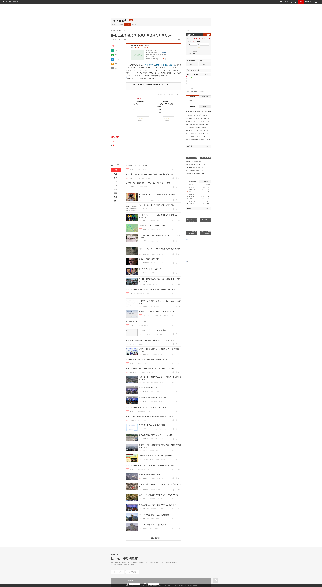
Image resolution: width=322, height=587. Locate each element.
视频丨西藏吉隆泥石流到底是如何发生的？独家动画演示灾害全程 (150, 465)
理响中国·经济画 (149, 459)
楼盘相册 (164, 65)
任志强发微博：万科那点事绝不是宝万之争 (197, 115)
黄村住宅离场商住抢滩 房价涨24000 (192, 232)
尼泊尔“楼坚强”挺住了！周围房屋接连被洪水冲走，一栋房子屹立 (150, 340)
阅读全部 (207, 74)
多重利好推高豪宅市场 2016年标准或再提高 (197, 127)
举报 (179, 39)
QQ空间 (117, 59)
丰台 (208, 194)
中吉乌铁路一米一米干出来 (136, 321)
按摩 (144, 200)
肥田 (146, 498)
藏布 (147, 478)
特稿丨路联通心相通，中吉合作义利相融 (154, 515)
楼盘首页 (114, 24)
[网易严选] (287, 2)
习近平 (131, 178)
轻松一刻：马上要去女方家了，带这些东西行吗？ (157, 205)
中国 (144, 459)
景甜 (144, 306)
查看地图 (164, 52)
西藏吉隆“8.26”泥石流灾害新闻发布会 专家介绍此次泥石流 (147, 359)
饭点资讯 (149, 284)
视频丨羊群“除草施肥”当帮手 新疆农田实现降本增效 (158, 495)
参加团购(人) (162, 59)
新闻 (127, 169)
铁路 (134, 325)
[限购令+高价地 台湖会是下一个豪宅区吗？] (205, 223)
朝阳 (208, 191)
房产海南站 (178, 89)
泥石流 (131, 169)
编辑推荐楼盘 (192, 181)
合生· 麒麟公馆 (192, 187)
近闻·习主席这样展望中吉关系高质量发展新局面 (157, 311)
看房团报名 (140, 101)
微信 (116, 54)
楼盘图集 (192, 74)
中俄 (147, 229)
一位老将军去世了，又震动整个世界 (152, 330)
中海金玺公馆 (192, 189)
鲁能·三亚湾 (134, 45)
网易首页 (5, 1)
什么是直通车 (166, 120)
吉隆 (147, 254)
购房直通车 (166, 101)
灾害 (134, 169)
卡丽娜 (131, 420)
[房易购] (132, 97)
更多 (116, 68)
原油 (146, 220)
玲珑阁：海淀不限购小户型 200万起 (195, 164)
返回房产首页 (132, 572)
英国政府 (149, 262)
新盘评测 (189, 146)
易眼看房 (189, 208)
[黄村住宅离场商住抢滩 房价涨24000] (191, 223)
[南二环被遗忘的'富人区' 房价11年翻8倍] (205, 211)
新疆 (134, 420)
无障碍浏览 (15, 1)
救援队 (144, 489)
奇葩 (146, 208)
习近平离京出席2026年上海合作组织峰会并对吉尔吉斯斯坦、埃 (149, 174)
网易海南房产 (120, 30)
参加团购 (134, 24)
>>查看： (188, 91)
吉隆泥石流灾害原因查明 (148, 388)
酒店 (144, 450)
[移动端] (275, 2)
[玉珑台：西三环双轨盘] (205, 149)
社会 (144, 284)
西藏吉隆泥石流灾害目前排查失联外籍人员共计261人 (158, 505)
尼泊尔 (131, 344)
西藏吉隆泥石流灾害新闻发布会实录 (152, 398)
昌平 (208, 198)
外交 (148, 354)
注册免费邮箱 (308, 1)
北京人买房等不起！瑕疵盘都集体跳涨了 (192, 220)
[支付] (292, 2)
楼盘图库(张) (154, 59)
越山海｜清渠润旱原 (124, 558)
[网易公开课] (281, 2)
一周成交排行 (204, 181)
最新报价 (172, 65)
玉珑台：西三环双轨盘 (206, 157)
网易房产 (126, 39)
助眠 (146, 200)
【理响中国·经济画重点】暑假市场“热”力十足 (156, 456)
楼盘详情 (148, 59)
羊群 (144, 498)
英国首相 (145, 262)
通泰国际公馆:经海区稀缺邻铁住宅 (195, 173)
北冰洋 (144, 229)
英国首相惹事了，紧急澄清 (149, 259)
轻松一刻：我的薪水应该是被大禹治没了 (154, 525)
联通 (144, 518)
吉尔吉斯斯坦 (136, 178)
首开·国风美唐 (192, 201)
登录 (301, 1)
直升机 (144, 382)
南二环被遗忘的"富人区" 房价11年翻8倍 (206, 220)
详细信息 (121, 24)
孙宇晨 (147, 306)
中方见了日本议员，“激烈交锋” (150, 269)
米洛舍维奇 (145, 334)
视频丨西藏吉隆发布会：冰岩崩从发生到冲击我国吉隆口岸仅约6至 (150, 289)
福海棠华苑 (191, 194)
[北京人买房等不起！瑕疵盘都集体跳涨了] (191, 211)
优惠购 (157, 65)
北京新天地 (191, 203)
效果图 (192, 88)
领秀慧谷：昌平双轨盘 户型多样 (194, 170)
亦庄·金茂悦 (191, 196)
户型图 (191, 91)
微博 (116, 63)
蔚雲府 (190, 198)
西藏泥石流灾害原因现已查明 (137, 165)
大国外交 (137, 372)
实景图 (199, 91)
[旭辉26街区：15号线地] (191, 149)
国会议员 (147, 272)
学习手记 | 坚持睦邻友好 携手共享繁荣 (153, 425)
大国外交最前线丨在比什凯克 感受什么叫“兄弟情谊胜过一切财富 (150, 368)
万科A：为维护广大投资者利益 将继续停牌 (197, 133)
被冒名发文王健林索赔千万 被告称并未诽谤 (197, 118)
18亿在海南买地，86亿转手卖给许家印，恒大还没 (150, 84)
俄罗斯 (150, 334)
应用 (10, 1)
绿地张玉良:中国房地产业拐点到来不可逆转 (197, 121)
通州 (208, 187)
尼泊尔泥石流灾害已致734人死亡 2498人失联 (155, 435)
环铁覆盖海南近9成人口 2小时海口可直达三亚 (198, 139)
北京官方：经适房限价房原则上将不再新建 (197, 124)
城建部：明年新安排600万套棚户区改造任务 (197, 130)
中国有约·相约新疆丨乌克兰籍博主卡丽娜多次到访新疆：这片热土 (150, 416)
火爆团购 (207, 35)
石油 (144, 220)
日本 (144, 272)
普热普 (144, 478)
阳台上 (135, 344)
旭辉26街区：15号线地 (192, 157)
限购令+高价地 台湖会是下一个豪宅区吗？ (206, 232)
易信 (116, 50)
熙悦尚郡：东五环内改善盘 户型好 (195, 167)
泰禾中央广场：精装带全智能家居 (195, 161)
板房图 (195, 91)
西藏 (133, 293)
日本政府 (145, 354)
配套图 (202, 91)
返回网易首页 (117, 572)
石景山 (208, 189)
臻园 (190, 191)
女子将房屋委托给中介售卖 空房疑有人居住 (197, 136)
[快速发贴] (112, 46)
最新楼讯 (128, 24)
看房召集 (139, 98)
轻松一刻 (152, 209)
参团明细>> (140, 120)
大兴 (208, 196)
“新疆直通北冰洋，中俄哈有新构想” (152, 225)
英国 (146, 450)
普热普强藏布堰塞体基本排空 (150, 474)
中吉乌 (131, 325)
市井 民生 (145, 241)
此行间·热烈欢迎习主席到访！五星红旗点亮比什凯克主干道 (148, 183)
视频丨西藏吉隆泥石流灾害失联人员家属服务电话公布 (146, 407)
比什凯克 (132, 186)
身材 (144, 208)
